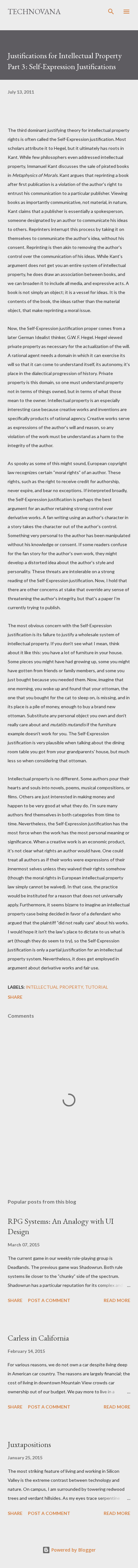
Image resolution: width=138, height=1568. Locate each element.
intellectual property (54, 987)
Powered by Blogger (73, 1550)
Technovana (34, 11)
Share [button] (15, 997)
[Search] (111, 11)
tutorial (96, 987)
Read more (117, 1300)
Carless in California (38, 1338)
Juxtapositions (29, 1444)
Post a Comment (49, 1300)
